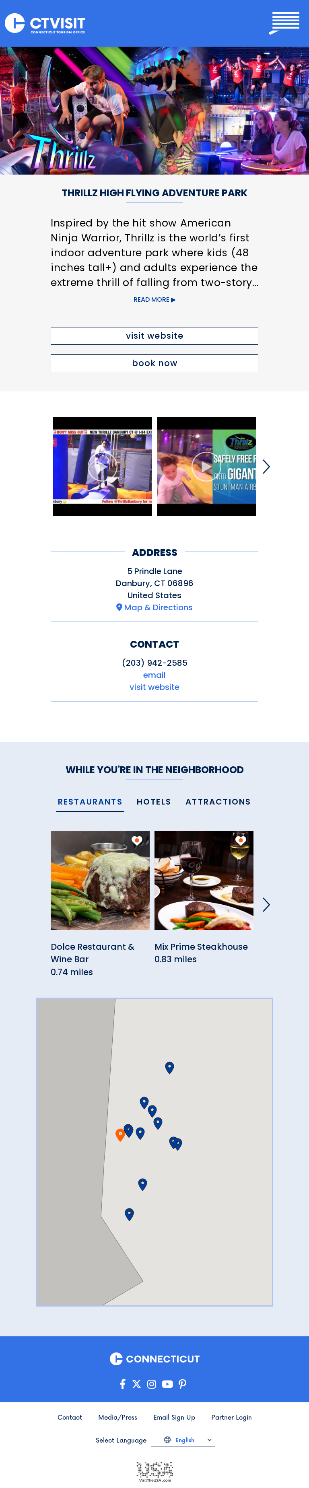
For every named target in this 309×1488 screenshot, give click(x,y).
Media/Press (117, 1417)
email (154, 675)
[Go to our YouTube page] (167, 1384)
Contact (70, 1417)
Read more (151, 299)
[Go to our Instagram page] (151, 1384)
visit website (154, 336)
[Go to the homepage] (45, 23)
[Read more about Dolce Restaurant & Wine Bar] (100, 885)
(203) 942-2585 (154, 663)
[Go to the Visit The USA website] (154, 1471)
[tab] (90, 802)
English (184, 1440)
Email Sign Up (174, 1417)
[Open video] (102, 466)
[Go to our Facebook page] (122, 1384)
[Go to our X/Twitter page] (137, 1384)
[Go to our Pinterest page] (182, 1384)
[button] (129, 1131)
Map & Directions (158, 607)
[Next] (266, 467)
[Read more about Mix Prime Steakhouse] (203, 885)
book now (154, 363)
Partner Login (231, 1417)
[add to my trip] (137, 841)
